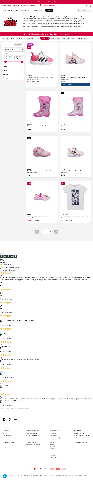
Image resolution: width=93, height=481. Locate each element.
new (62, 93)
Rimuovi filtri (18, 44)
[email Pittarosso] (15, 419)
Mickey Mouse (45, 38)
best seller (30, 44)
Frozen (37, 38)
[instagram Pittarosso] (9, 419)
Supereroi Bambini (81, 38)
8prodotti (5, 44)
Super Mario (65, 38)
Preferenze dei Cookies (80, 442)
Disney (13, 38)
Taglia (5, 66)
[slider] (5, 62)
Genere (5, 78)
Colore (5, 74)
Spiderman (30, 38)
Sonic (72, 38)
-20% (29, 183)
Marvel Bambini (20, 38)
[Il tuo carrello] (90, 6)
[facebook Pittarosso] (4, 419)
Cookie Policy (78, 440)
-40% (29, 47)
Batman (58, 38)
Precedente (4, 270)
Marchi (5, 70)
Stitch (52, 38)
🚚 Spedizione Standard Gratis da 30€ (46, 1)
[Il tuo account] (87, 6)
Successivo (12, 270)
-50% (62, 183)
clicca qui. (27, 408)
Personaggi (6, 38)
